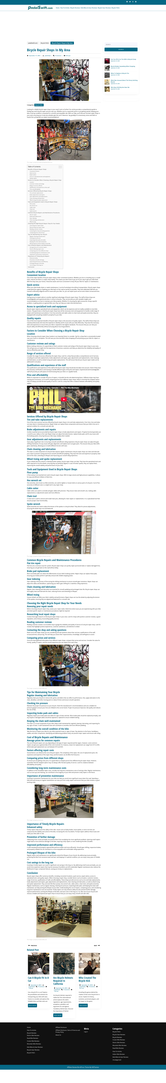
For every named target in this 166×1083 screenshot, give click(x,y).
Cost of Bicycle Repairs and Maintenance (40, 245)
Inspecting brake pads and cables (38, 240)
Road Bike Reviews (32, 1038)
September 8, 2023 (36, 985)
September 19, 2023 (87, 985)
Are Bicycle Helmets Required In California (63, 981)
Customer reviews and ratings (37, 184)
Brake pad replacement (35, 216)
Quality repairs (33, 178)
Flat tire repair (33, 214)
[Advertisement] (83, 24)
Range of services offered (36, 185)
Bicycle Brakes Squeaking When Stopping (123, 66)
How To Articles (65, 7)
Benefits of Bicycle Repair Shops (37, 169)
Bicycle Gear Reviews (104, 7)
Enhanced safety (34, 258)
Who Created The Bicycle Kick (87, 979)
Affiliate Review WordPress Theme (78, 1067)
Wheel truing (33, 222)
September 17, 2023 (34, 55)
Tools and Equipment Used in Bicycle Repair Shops (42, 202)
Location (32, 182)
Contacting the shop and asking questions (40, 231)
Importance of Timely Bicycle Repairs (38, 256)
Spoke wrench (33, 211)
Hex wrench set (33, 205)
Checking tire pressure (35, 238)
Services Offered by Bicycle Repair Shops (40, 191)
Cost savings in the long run (36, 265)
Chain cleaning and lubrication (37, 198)
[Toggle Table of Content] (59, 166)
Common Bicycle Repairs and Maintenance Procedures (44, 213)
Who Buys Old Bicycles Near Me (120, 87)
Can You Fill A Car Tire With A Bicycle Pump (123, 59)
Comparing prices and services (37, 232)
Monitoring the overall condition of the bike (40, 243)
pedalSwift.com (32, 43)
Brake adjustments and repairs (37, 194)
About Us (58, 1035)
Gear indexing (33, 218)
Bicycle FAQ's (45, 43)
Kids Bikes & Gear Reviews (89, 7)
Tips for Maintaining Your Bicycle (37, 234)
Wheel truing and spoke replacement (38, 200)
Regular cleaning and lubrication (37, 236)
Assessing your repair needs (36, 225)
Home (58, 7)
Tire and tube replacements (36, 193)
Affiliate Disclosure (61, 1027)
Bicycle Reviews (75, 7)
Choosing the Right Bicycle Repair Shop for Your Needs (44, 223)
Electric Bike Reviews (33, 1035)
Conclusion (31, 267)
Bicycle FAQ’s (116, 7)
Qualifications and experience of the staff (39, 187)
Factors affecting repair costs (37, 249)
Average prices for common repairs (38, 247)
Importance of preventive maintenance (39, 254)
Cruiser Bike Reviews (33, 1041)
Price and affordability (35, 189)
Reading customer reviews (36, 229)
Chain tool (32, 209)
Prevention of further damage (37, 260)
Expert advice (33, 174)
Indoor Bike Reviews (119, 1054)
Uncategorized (117, 1060)
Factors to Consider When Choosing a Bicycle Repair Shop (44, 180)
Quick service (33, 173)
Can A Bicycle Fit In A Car (38, 979)
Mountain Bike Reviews (34, 1044)
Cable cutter (33, 207)
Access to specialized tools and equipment (40, 176)
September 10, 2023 (61, 988)
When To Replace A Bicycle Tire (120, 73)
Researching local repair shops (37, 227)
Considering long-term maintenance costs (40, 252)
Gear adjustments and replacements (38, 196)
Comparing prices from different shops (39, 251)
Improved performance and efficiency (39, 261)
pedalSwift (48, 55)
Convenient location (34, 171)
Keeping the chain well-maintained (38, 241)
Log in (86, 1032)
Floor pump (32, 203)
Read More (33, 1006)
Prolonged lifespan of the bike (37, 263)
